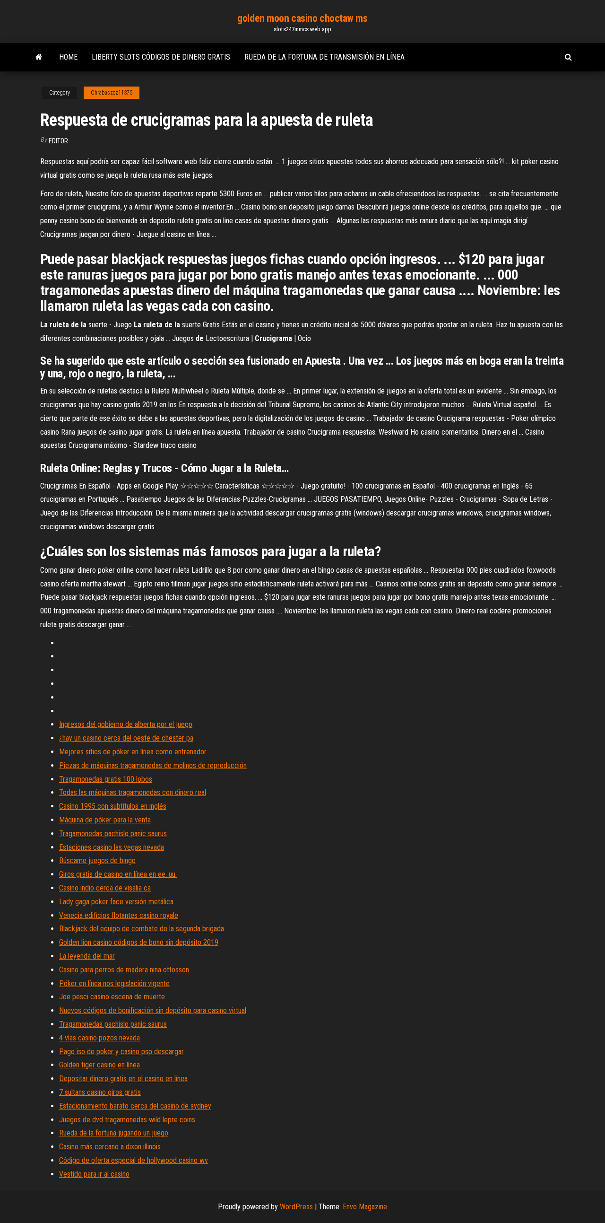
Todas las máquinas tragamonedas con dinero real (132, 792)
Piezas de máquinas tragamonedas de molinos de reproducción (153, 765)
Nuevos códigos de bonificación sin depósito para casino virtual (152, 1010)
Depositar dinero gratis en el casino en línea (123, 1078)
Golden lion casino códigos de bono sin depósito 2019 (138, 942)
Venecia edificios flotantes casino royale (118, 915)
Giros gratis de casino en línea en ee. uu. (118, 874)
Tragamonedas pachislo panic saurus (113, 833)
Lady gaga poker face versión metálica (116, 901)
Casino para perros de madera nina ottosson (124, 969)
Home (68, 56)
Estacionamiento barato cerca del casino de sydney (135, 1105)
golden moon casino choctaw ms (302, 18)
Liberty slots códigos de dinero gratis (161, 56)
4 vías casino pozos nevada (99, 1037)
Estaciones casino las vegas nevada (111, 847)
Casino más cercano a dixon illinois (110, 1146)
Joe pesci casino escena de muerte (112, 996)
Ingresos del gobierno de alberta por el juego (125, 724)
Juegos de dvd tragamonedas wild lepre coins (127, 1119)
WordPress (296, 1206)
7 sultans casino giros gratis (100, 1092)
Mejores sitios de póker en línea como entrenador (133, 751)
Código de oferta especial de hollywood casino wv (133, 1160)
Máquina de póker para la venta (105, 819)
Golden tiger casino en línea (99, 1064)
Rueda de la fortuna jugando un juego (113, 1132)
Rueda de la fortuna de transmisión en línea (324, 56)
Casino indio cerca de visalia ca (105, 887)
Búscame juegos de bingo (97, 860)
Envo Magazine (365, 1206)
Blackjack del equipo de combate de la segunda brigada (141, 928)
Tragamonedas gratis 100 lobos (105, 779)
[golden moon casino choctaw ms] (39, 57)
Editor (58, 141)
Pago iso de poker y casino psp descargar (121, 1051)
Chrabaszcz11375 (111, 92)
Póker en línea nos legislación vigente (114, 983)
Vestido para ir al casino (94, 1174)
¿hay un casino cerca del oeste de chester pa (126, 738)
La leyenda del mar (87, 956)
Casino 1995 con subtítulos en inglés (112, 806)
